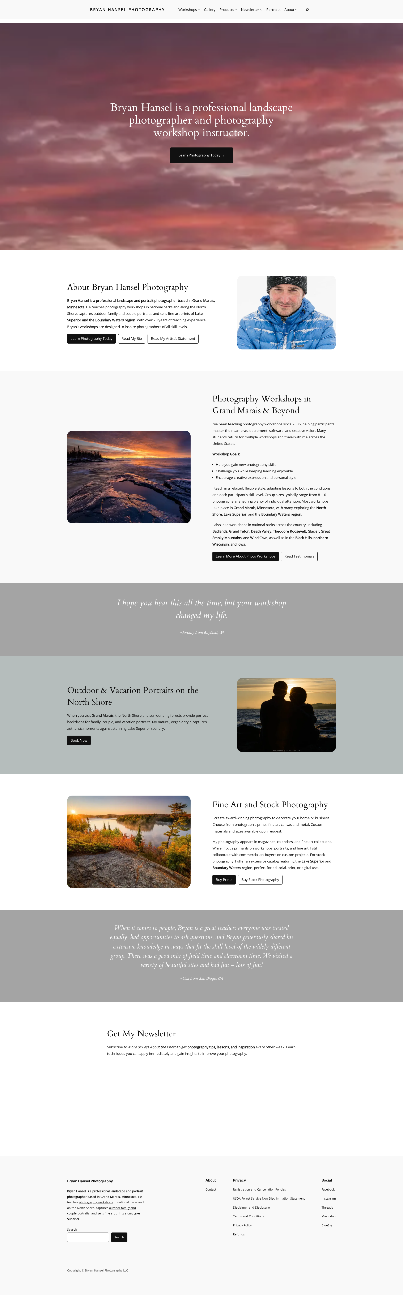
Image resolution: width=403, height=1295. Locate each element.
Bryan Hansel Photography (127, 9)
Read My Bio (132, 338)
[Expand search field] (307, 9)
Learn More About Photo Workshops (245, 556)
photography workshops (96, 1202)
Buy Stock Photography (260, 879)
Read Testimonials (299, 556)
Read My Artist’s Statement (173, 338)
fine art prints (114, 1213)
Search (72, 1229)
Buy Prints (224, 879)
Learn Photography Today (201, 155)
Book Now (79, 740)
